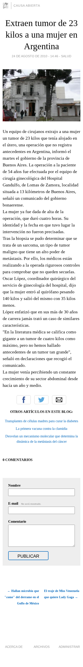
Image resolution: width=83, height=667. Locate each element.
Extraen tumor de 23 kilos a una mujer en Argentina (41, 34)
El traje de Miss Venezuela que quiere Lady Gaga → (61, 594)
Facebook (24, 399)
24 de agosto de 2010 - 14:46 (35, 56)
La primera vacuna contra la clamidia (41, 428)
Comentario (17, 521)
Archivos (42, 647)
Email (59, 399)
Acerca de (14, 647)
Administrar (69, 647)
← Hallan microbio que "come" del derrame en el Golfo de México (21, 597)
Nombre (14, 485)
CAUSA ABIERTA (27, 5)
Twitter (41, 399)
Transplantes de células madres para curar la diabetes (41, 421)
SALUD (66, 56)
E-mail (24, 503)
